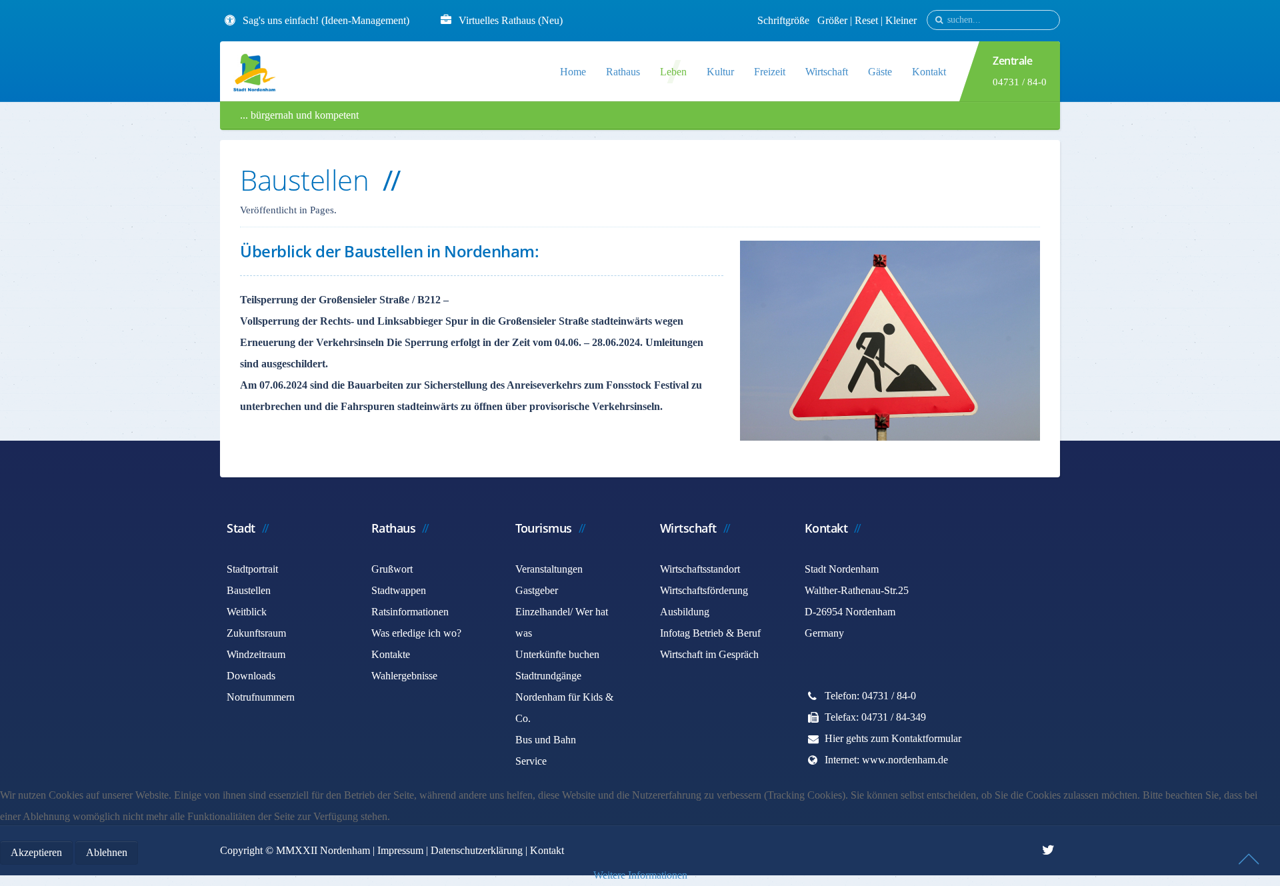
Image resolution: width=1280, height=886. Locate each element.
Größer (832, 20)
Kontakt (929, 71)
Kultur (720, 71)
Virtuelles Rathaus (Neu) (511, 20)
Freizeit (769, 71)
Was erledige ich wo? (416, 633)
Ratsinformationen (410, 611)
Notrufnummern (261, 697)
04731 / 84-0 (1020, 82)
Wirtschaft (826, 71)
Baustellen (249, 590)
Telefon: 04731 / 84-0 (870, 695)
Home (573, 71)
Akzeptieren (36, 852)
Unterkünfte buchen (557, 654)
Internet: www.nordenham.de (886, 759)
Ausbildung (684, 611)
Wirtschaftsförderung (704, 590)
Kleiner (901, 20)
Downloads (251, 675)
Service (531, 761)
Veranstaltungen (549, 569)
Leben (673, 71)
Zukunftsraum (256, 633)
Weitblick (247, 611)
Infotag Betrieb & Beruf (710, 633)
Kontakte (390, 654)
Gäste (880, 71)
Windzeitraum (256, 654)
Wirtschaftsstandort (700, 569)
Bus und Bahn (545, 739)
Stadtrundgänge (548, 675)
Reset (868, 20)
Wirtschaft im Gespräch (709, 654)
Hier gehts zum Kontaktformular (893, 738)
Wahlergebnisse (404, 675)
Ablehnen (106, 852)
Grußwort (392, 569)
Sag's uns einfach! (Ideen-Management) (326, 20)
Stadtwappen (398, 590)
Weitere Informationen (640, 875)
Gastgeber (536, 590)
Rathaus (623, 71)
